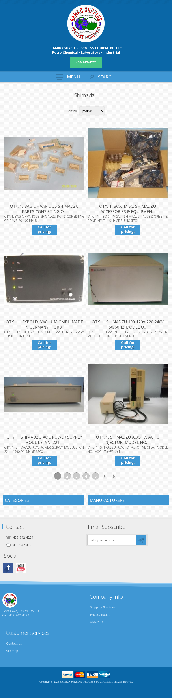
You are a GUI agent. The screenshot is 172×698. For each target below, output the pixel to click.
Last (114, 476)
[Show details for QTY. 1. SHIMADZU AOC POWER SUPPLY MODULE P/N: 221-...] (44, 394)
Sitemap (12, 651)
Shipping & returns (103, 607)
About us (96, 622)
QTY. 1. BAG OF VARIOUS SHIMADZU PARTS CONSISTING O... (44, 208)
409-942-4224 (86, 62)
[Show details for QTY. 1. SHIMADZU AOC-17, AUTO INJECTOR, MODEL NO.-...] (128, 394)
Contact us (14, 643)
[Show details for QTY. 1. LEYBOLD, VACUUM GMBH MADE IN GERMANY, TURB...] (44, 279)
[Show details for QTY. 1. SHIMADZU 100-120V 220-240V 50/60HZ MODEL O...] (128, 279)
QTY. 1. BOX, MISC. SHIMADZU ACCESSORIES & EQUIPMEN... (127, 208)
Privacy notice (100, 614)
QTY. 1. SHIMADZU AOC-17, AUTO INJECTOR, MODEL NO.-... (128, 439)
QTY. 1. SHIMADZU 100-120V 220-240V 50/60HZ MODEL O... (128, 324)
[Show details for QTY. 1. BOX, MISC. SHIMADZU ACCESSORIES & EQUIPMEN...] (128, 163)
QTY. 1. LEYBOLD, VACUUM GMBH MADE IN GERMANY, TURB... (44, 324)
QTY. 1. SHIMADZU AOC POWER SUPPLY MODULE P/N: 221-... (44, 439)
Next (104, 476)
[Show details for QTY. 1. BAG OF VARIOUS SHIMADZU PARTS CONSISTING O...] (44, 163)
